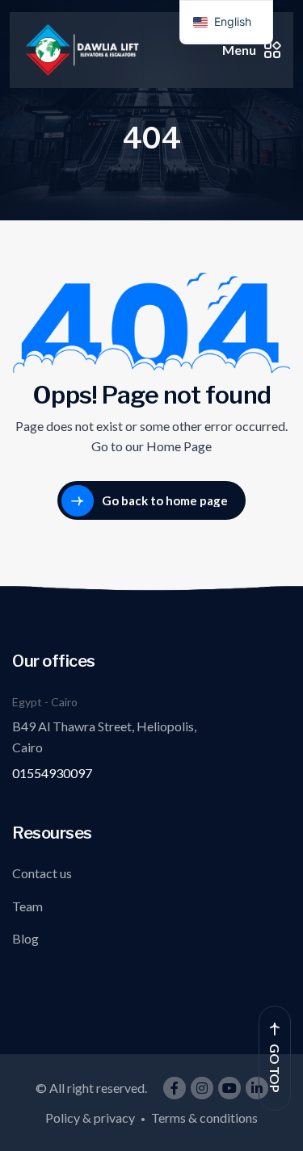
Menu (239, 49)
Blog (25, 938)
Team (27, 906)
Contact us (42, 873)
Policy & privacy (90, 1117)
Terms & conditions (204, 1117)
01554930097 (52, 773)
